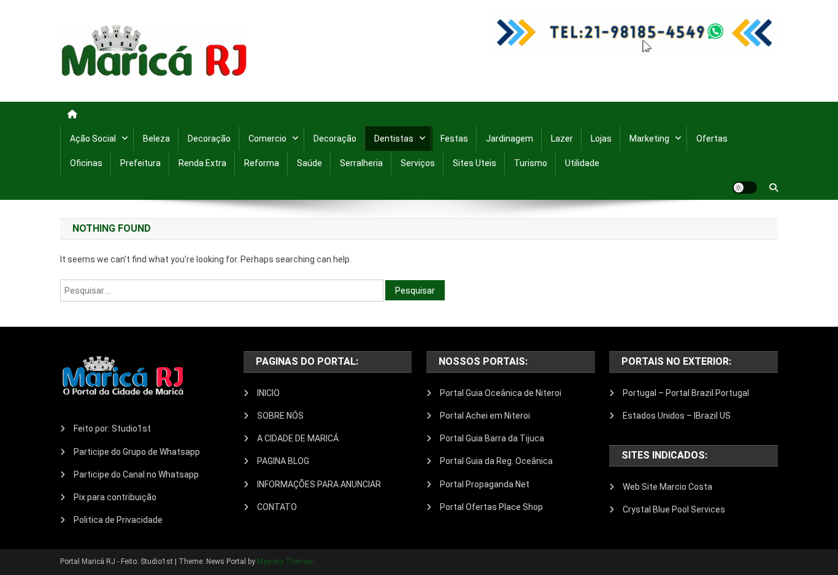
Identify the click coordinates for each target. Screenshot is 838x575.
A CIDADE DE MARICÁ (298, 438)
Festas (454, 138)
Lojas (601, 138)
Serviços (418, 163)
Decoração (209, 138)
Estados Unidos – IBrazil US (677, 416)
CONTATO (277, 507)
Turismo (530, 163)
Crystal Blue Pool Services (674, 509)
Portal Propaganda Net (484, 484)
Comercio (267, 138)
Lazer (562, 138)
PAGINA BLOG (283, 461)
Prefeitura (140, 163)
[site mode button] (744, 187)
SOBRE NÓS (280, 416)
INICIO (268, 393)
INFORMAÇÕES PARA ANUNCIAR (319, 484)
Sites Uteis (474, 163)
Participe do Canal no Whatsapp (136, 474)
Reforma (261, 163)
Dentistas (393, 138)
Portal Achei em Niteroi (485, 416)
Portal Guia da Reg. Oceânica (496, 461)
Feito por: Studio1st (112, 428)
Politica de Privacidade (118, 520)
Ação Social (93, 138)
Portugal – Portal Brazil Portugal (686, 393)
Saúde (309, 163)
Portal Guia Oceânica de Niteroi (500, 393)
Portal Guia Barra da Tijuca (492, 438)
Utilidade (582, 163)
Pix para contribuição (115, 497)
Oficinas (86, 163)
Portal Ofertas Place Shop (491, 507)
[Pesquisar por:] (222, 290)
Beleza (156, 138)
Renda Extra (202, 163)
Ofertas (712, 138)
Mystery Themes (285, 561)
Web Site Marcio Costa (667, 487)
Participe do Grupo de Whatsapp (137, 452)
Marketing (649, 138)
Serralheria (361, 163)
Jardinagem (509, 138)
